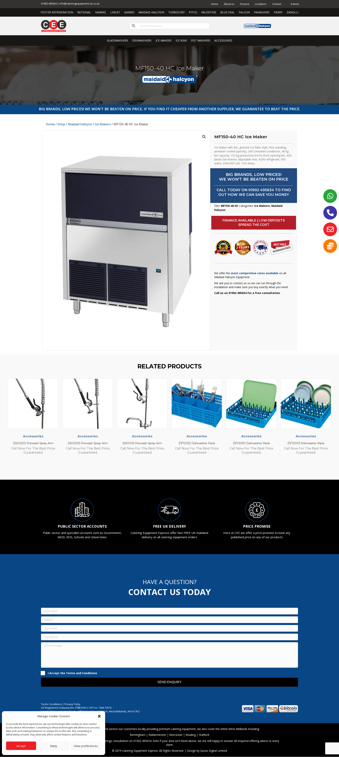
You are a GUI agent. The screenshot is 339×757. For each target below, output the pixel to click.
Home (214, 4)
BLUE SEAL (227, 12)
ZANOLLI (292, 12)
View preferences (86, 746)
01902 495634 (261, 190)
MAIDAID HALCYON (151, 12)
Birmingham (137, 735)
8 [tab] (183, 469)
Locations (260, 4)
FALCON (244, 12)
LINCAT (115, 12)
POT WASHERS (200, 40)
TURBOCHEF (176, 12)
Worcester (175, 735)
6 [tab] (175, 469)
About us (229, 4)
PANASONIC (262, 12)
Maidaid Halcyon (80, 124)
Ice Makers (103, 124)
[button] (99, 716)
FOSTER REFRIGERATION (57, 12)
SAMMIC (100, 12)
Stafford (204, 735)
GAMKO (129, 12)
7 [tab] (179, 469)
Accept (21, 746)
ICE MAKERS (163, 40)
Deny (53, 746)
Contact (276, 4)
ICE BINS (181, 40)
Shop (61, 124)
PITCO (193, 12)
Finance (244, 4)
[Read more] (54, 385)
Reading (191, 735)
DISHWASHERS (141, 40)
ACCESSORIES (223, 40)
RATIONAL (84, 12)
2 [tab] (160, 469)
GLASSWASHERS (117, 40)
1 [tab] (156, 469)
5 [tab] (171, 469)
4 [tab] (168, 469)
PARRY (278, 12)
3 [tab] (164, 469)
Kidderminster (157, 735)
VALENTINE (208, 12)
